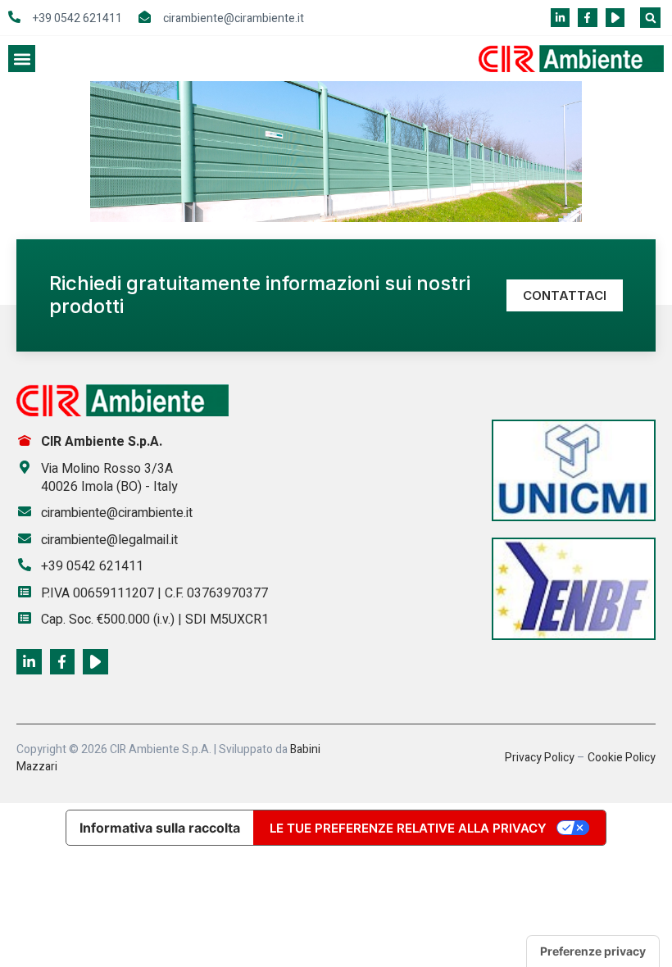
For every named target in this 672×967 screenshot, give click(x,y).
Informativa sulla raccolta (159, 827)
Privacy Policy (539, 757)
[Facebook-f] (587, 17)
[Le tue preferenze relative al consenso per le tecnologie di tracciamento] (593, 951)
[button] (650, 17)
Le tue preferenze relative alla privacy (408, 828)
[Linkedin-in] (560, 17)
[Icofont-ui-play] (615, 17)
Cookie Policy (622, 757)
